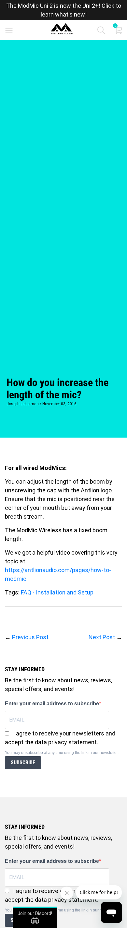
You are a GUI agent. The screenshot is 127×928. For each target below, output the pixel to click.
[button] (101, 32)
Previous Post (30, 637)
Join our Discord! (35, 913)
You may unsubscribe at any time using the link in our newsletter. (62, 752)
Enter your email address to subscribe (52, 703)
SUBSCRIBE (23, 762)
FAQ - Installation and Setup (57, 592)
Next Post (102, 637)
